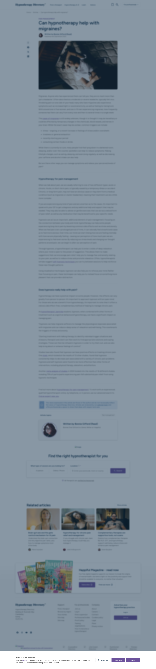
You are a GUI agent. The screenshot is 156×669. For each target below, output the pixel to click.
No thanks (118, 660)
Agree (133, 660)
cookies (25, 660)
